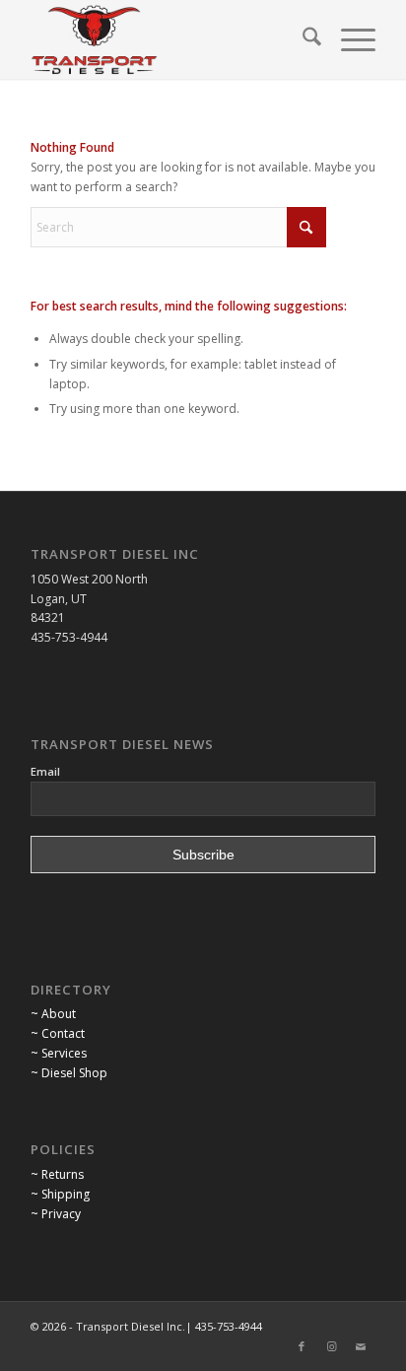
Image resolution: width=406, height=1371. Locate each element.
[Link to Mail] (360, 1346)
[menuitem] (302, 39)
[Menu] (348, 39)
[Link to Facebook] (301, 1346)
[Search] (302, 39)
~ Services (59, 1053)
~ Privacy (56, 1213)
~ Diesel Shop (69, 1072)
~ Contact (58, 1033)
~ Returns (57, 1174)
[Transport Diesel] (168, 39)
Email (45, 771)
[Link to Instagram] (331, 1346)
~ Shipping (60, 1194)
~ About (53, 1013)
